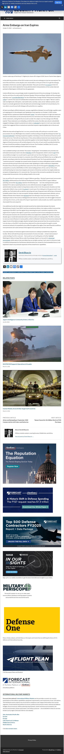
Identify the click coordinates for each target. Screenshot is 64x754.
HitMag (59, 749)
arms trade (20, 272)
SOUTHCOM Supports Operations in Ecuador (17, 364)
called (4, 99)
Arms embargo (12, 272)
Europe (5, 718)
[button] (55, 255)
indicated (36, 123)
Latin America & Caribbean (11, 720)
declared (26, 195)
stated (32, 114)
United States (49, 272)
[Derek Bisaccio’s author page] (10, 255)
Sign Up (58, 2)
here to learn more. (11, 728)
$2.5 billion (6, 180)
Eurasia (5, 716)
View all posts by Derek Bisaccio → (24, 436)
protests (25, 189)
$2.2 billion (19, 182)
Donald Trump (29, 272)
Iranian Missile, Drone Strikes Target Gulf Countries (19, 409)
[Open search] (59, 18)
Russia (43, 272)
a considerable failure (18, 97)
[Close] (62, 5)
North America (7, 724)
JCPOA (38, 272)
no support (48, 84)
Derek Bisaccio (17, 28)
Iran (35, 272)
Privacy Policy (32, 740)
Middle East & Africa (9, 722)
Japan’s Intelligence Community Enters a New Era (18, 320)
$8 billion (29, 152)
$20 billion (52, 165)
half (54, 152)
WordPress (52, 749)
